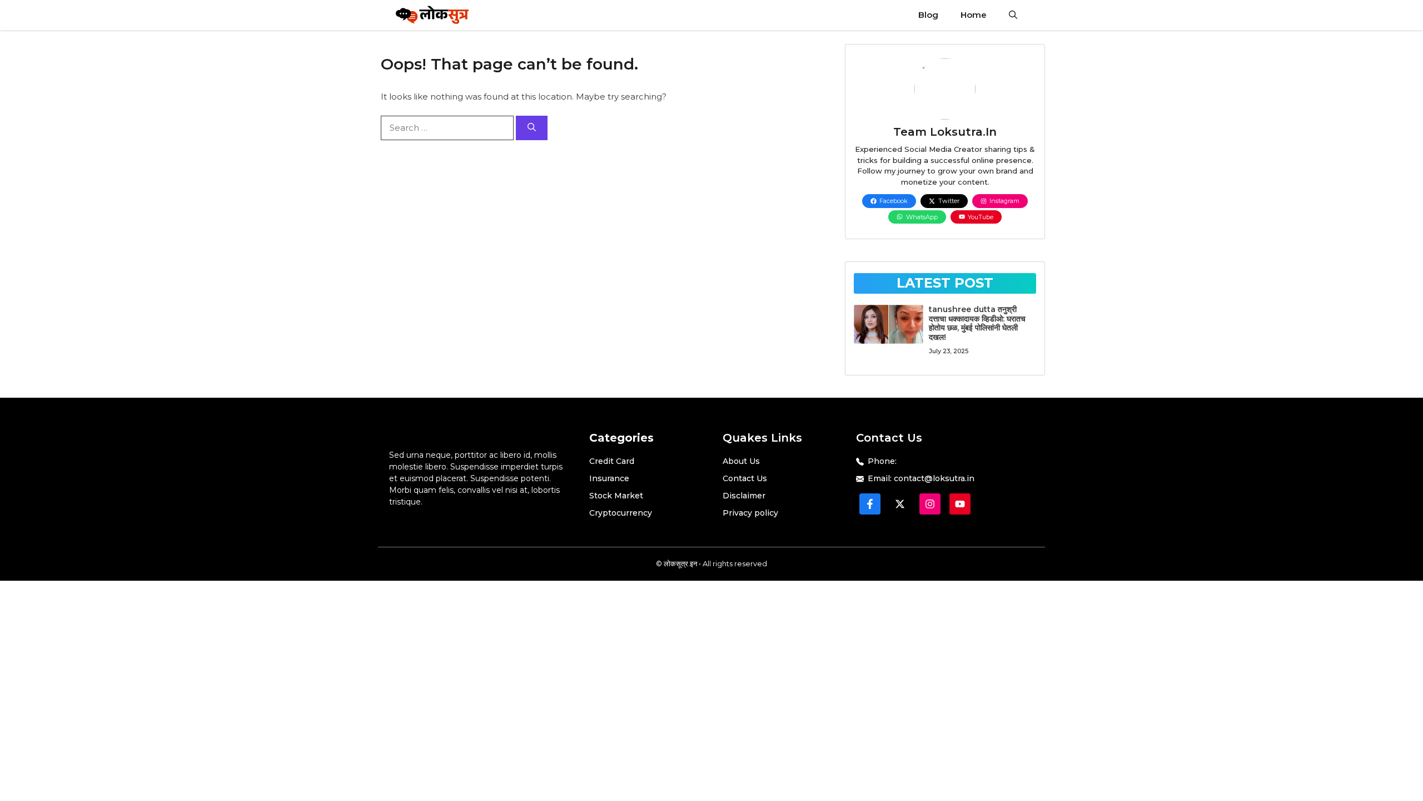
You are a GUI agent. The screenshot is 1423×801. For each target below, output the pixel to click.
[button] (1013, 15)
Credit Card (611, 461)
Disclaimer (744, 496)
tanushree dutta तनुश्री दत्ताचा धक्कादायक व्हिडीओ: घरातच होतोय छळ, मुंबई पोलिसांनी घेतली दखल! (977, 323)
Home (974, 14)
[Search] (532, 128)
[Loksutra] (432, 15)
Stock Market (616, 496)
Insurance (609, 478)
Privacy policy (750, 513)
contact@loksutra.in (934, 478)
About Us (741, 461)
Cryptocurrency (620, 513)
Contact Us (745, 478)
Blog (928, 14)
